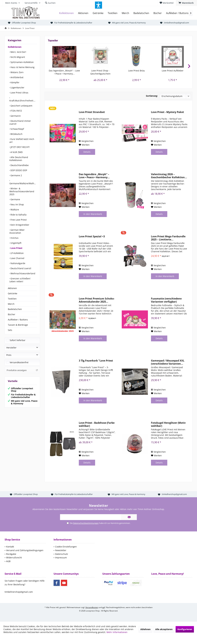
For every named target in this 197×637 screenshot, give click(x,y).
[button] (98, 5)
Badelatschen (15, 309)
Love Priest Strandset (92, 112)
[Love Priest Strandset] (63, 133)
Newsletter (60, 550)
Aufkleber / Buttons (18, 319)
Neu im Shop (17, 204)
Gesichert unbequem (21, 105)
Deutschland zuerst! (20, 268)
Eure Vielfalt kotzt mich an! (21, 140)
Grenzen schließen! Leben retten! (19, 280)
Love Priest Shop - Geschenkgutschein (100, 72)
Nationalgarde (17, 263)
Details (86, 151)
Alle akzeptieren (164, 629)
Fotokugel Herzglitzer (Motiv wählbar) (168, 424)
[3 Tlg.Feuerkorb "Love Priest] (63, 381)
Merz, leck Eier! (18, 51)
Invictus (14, 237)
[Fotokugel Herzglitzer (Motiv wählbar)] (135, 443)
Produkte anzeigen (17, 370)
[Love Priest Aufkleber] (173, 57)
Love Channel (17, 258)
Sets (10, 330)
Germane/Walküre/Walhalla (23, 183)
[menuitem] (186, 3)
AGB (8, 561)
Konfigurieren (184, 629)
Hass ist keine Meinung (22, 67)
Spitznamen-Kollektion (22, 62)
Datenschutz (61, 554)
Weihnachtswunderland (22, 273)
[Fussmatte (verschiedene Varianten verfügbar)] (135, 319)
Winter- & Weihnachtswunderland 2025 (21, 191)
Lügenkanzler (17, 87)
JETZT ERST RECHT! (20, 147)
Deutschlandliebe (19, 165)
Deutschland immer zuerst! (20, 122)
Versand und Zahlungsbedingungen (24, 550)
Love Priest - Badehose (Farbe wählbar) (97, 424)
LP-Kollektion (17, 253)
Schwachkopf (17, 128)
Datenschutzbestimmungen (86, 523)
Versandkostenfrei (19, 362)
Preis (8, 355)
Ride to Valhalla (18, 214)
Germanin (15, 115)
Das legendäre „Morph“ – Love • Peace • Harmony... (64, 72)
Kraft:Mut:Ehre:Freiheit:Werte (23, 100)
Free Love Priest (18, 219)
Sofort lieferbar (17, 340)
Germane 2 (16, 175)
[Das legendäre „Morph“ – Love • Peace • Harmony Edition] (64, 57)
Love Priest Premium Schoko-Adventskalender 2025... (97, 300)
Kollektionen (14, 46)
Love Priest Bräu (136, 70)
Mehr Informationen (117, 632)
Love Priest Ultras (19, 92)
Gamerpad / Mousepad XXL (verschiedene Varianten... (167, 362)
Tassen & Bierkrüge (18, 324)
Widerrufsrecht (14, 557)
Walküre (14, 209)
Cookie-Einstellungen (66, 546)
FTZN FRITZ (16, 110)
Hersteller (11, 347)
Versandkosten (91, 607)
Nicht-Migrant (17, 57)
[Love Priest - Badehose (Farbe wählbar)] (63, 443)
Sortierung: (152, 95)
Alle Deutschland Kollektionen (18, 159)
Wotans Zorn (17, 72)
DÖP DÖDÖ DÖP (18, 170)
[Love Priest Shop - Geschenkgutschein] (100, 57)
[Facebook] (57, 583)
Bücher (11, 314)
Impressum (61, 557)
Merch (11, 303)
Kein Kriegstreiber (19, 224)
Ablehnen (145, 629)
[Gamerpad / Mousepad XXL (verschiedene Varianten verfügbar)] (135, 381)
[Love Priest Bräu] (136, 57)
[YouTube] (64, 583)
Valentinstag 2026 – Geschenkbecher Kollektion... (169, 176)
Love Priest (16, 248)
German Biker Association (17, 231)
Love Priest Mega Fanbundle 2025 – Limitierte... (168, 238)
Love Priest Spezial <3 (92, 236)
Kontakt (10, 546)
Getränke (12, 293)
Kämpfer (14, 82)
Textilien (12, 298)
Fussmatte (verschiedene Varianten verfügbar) (166, 300)
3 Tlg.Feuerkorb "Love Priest (96, 360)
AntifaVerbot (16, 77)
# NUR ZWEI (16, 152)
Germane (15, 199)
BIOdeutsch (16, 134)
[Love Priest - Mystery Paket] (135, 133)
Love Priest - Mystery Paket (167, 112)
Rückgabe (11, 554)
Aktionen (12, 288)
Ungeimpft (15, 242)
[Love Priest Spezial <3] (63, 257)
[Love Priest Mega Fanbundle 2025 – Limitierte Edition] (135, 257)
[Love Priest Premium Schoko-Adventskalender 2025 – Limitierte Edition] (63, 319)
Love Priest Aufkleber (172, 70)
